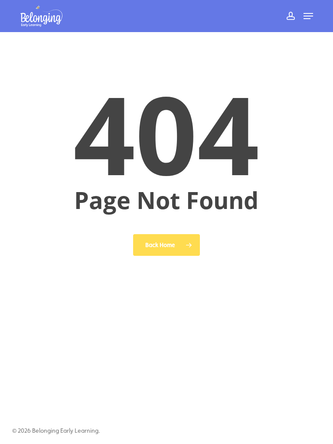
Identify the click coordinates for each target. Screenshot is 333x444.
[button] (308, 16)
